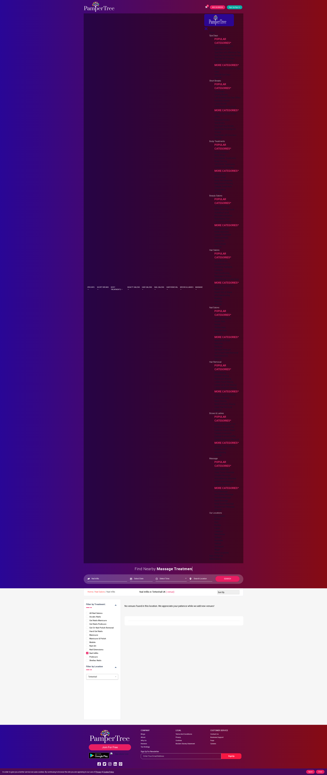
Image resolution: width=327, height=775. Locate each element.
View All (217, 77)
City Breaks (219, 91)
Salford (217, 543)
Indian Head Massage (224, 481)
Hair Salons (147, 287)
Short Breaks (103, 287)
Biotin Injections (221, 231)
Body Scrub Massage (224, 503)
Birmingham (219, 516)
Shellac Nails (220, 327)
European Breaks (222, 120)
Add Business (215, 559)
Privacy (178, 737)
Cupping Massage (222, 484)
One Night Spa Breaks (224, 126)
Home (212, 32)
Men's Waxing (220, 401)
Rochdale (218, 540)
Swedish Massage (222, 497)
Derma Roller (220, 244)
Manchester (219, 534)
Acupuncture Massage (224, 507)
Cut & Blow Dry (221, 261)
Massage (199, 287)
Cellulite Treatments (223, 186)
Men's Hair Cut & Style (224, 286)
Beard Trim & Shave (223, 292)
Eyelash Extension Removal (226, 439)
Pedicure (218, 346)
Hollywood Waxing (222, 379)
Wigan (217, 549)
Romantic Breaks (222, 100)
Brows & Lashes (186, 287)
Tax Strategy (145, 747)
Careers (213, 744)
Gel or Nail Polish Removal (226, 353)
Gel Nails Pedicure (222, 349)
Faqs (212, 740)
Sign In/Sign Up (216, 556)
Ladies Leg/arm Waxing (225, 395)
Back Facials (220, 177)
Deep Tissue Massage (224, 472)
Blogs (143, 734)
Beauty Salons (133, 287)
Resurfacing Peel (222, 218)
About (143, 737)
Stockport (219, 546)
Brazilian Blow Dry (222, 264)
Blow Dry (218, 301)
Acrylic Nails (219, 321)
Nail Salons (159, 287)
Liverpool (218, 531)
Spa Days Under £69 (223, 46)
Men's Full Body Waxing (224, 404)
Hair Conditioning (221, 273)
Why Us (143, 740)
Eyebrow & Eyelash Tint (224, 424)
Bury (216, 522)
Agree (310, 772)
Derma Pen (219, 241)
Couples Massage (222, 475)
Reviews (144, 744)
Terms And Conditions (184, 734)
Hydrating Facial (221, 212)
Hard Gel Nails (220, 330)
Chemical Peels (221, 238)
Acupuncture (220, 174)
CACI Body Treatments (224, 164)
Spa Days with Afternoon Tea (227, 52)
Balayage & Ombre (222, 276)
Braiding (218, 298)
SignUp (231, 756)
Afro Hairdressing (222, 295)
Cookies (179, 740)
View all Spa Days (222, 74)
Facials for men (221, 228)
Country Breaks (221, 94)
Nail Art (92, 646)
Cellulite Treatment (222, 235)
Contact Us (214, 734)
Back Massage (221, 500)
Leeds (217, 528)
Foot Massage (221, 491)
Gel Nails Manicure (222, 318)
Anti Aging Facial (221, 206)
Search (227, 579)
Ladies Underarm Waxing (225, 388)
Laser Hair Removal (223, 407)
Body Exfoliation (221, 152)
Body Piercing (220, 161)
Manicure (218, 333)
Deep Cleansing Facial (224, 209)
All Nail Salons (95, 613)
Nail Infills (218, 343)
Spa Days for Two (222, 49)
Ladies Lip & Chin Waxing (225, 385)
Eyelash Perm (220, 449)
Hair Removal (172, 287)
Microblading (220, 452)
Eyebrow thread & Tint (224, 427)
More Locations (221, 553)
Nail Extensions (221, 356)
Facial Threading (221, 398)
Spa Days (90, 287)
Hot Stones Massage (223, 494)
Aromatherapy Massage (225, 478)
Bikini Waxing (220, 372)
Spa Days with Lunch (223, 61)
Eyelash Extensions (223, 433)
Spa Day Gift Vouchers (224, 58)
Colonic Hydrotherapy (224, 167)
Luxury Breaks (220, 104)
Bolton (217, 519)
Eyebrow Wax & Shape (224, 430)
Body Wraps (219, 155)
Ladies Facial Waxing (223, 382)
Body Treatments (116, 288)
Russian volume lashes (224, 446)
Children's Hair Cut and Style (226, 279)
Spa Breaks (219, 123)
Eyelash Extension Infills (225, 436)
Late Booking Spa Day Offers (227, 97)
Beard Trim (219, 289)
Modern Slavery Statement (185, 744)
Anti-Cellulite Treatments (225, 158)
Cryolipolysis (220, 189)
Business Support (217, 737)
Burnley (217, 525)
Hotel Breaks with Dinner (225, 107)
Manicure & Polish (222, 340)
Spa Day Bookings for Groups (227, 55)
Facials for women (222, 222)
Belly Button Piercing (223, 183)
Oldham (217, 537)
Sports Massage (221, 469)
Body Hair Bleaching (223, 180)
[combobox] (102, 677)
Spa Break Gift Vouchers (225, 135)
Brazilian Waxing (221, 376)
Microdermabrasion (223, 215)
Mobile (217, 324)
